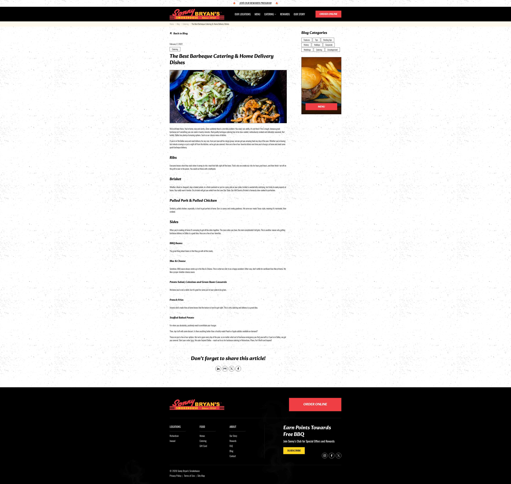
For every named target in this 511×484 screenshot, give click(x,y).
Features (307, 39)
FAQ (231, 446)
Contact (233, 456)
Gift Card (203, 446)
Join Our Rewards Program (255, 3)
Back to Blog (180, 33)
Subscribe (294, 451)
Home (172, 24)
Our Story (233, 435)
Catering (186, 24)
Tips (316, 39)
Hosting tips (327, 39)
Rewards (233, 441)
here (192, 340)
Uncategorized (332, 49)
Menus (202, 435)
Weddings (307, 49)
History (306, 44)
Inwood (172, 441)
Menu (321, 107)
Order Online (328, 14)
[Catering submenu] (275, 14)
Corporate (328, 44)
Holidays (317, 44)
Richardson (174, 435)
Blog (178, 24)
